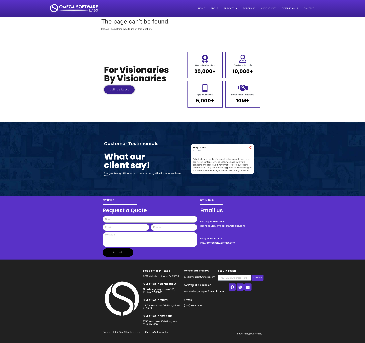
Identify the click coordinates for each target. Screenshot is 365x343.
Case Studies (268, 8)
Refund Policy (243, 334)
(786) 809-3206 (193, 305)
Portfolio (249, 8)
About (214, 8)
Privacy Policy (256, 334)
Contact (309, 8)
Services (229, 8)
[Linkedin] (248, 287)
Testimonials (290, 8)
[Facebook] (232, 287)
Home (201, 8)
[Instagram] (240, 287)
